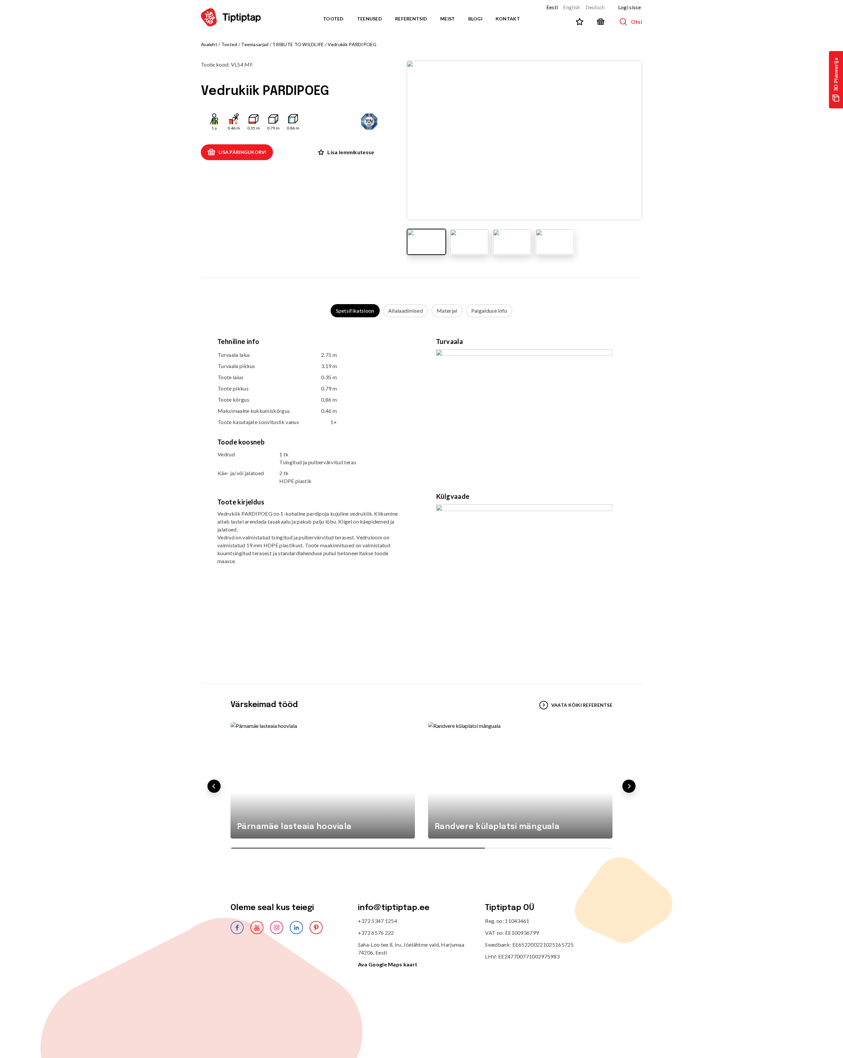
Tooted (333, 18)
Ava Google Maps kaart (388, 964)
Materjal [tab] (447, 310)
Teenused (369, 18)
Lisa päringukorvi (242, 152)
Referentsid (411, 18)
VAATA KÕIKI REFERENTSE (581, 705)
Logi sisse (629, 7)
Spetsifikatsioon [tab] (355, 310)
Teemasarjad (254, 44)
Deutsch (595, 7)
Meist (447, 18)
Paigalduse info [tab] (489, 310)
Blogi (475, 18)
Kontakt (508, 18)
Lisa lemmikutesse (350, 152)
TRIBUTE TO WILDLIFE (298, 44)
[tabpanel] (421, 493)
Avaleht (209, 44)
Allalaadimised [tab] (405, 310)
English (571, 7)
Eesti (552, 7)
